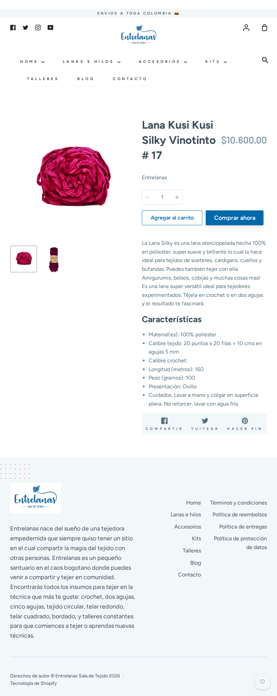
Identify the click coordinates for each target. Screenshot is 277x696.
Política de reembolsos (239, 514)
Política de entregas (243, 526)
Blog (86, 79)
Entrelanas (154, 177)
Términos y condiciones (238, 502)
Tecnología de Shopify (33, 683)
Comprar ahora (234, 218)
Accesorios (161, 61)
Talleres (43, 79)
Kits (214, 61)
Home (30, 61)
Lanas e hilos (90, 61)
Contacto (130, 79)
